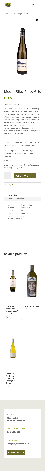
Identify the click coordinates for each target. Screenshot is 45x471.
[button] (37, 20)
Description (12, 195)
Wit (10, 14)
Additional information (17, 199)
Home (6, 14)
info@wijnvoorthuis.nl (18, 444)
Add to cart (25, 175)
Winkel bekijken (16, 452)
